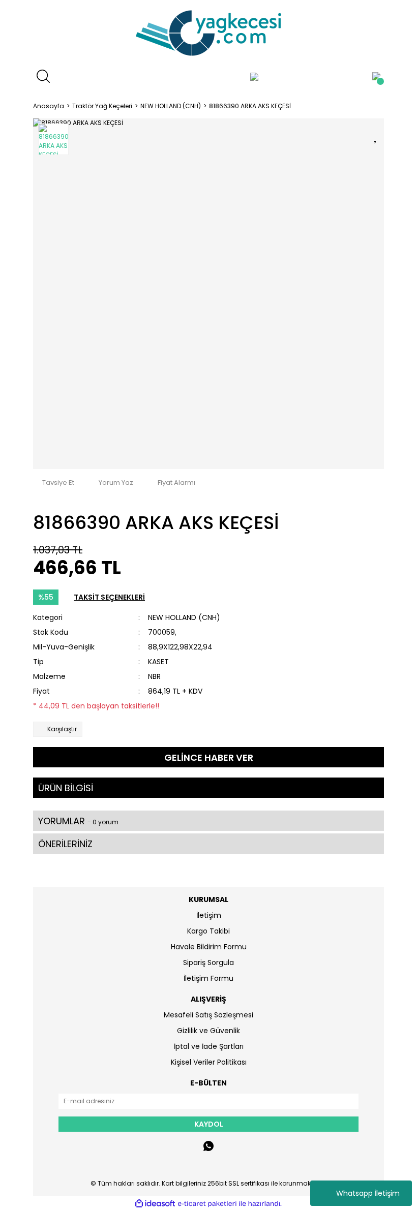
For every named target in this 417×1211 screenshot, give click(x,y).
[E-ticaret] (207, 1203)
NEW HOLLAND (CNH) (184, 617)
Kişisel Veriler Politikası (209, 1062)
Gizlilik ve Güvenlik (208, 1031)
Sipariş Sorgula (208, 962)
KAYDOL (208, 1124)
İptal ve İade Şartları (209, 1046)
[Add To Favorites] (376, 134)
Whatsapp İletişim (368, 1193)
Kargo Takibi (208, 931)
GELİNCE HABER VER (208, 757)
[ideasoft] (155, 1203)
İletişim (208, 915)
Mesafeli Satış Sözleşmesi (208, 1015)
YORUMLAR (78, 821)
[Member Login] (254, 76)
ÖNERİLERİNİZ (65, 843)
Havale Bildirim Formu (209, 947)
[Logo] (208, 33)
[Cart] (376, 76)
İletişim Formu (208, 978)
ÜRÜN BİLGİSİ (65, 788)
